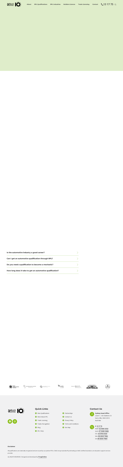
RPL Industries (55, 4)
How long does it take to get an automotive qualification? (33, 271)
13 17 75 (99, 426)
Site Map (67, 427)
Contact (95, 4)
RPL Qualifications (40, 4)
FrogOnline (42, 457)
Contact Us (68, 417)
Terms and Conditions (72, 424)
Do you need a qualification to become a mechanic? (30, 265)
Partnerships (69, 413)
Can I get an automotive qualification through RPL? (30, 259)
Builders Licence (69, 4)
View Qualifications (43, 413)
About (29, 4)
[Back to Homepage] (14, 4)
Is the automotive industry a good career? (26, 252)
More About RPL (42, 417)
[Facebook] (10, 421)
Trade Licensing (83, 4)
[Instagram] (15, 421)
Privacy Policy (69, 420)
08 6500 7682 (103, 436)
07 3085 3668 (104, 431)
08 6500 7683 (102, 439)
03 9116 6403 (102, 434)
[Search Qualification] (115, 4)
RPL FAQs (40, 431)
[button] (43, 253)
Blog (38, 427)
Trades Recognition (43, 424)
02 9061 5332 (103, 429)
